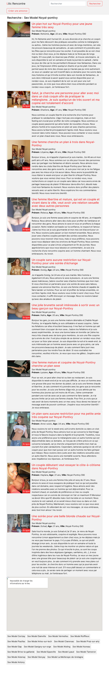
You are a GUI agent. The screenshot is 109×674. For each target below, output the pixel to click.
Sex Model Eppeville (46, 652)
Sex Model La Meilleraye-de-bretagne (65, 657)
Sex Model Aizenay (16, 657)
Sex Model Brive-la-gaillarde (20, 652)
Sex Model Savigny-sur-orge (37, 646)
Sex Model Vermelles (58, 636)
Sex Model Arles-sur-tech (40, 641)
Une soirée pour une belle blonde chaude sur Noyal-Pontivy (66, 518)
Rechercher (95, 3)
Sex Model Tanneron (86, 652)
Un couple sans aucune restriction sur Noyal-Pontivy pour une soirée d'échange (61, 261)
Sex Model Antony (16, 662)
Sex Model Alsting (61, 646)
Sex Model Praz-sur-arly (87, 641)
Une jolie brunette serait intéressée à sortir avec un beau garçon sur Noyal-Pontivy (65, 306)
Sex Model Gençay (36, 657)
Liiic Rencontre (16, 3)
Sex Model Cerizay (16, 636)
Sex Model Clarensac (64, 641)
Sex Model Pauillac (16, 641)
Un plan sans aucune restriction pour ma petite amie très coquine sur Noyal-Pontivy (66, 415)
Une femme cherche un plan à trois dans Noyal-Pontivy (63, 143)
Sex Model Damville (36, 636)
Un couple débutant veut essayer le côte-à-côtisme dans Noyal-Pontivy (66, 466)
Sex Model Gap (14, 646)
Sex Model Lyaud (66, 652)
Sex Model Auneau (81, 646)
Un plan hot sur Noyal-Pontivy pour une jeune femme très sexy (62, 25)
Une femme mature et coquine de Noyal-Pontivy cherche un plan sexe (64, 364)
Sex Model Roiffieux (79, 636)
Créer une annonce (17, 10)
